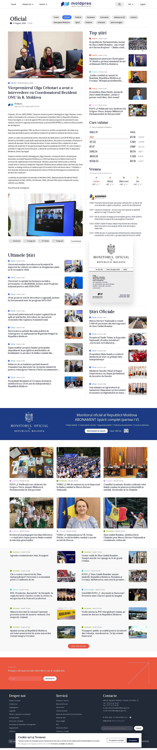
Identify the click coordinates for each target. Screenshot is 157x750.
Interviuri (101, 22)
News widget (60, 721)
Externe (89, 22)
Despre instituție (14, 701)
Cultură (134, 17)
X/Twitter (45, 241)
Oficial (18, 18)
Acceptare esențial (116, 740)
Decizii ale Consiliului (16, 721)
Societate (91, 17)
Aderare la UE (119, 17)
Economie (104, 17)
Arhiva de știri (60, 718)
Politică (78, 17)
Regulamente (13, 728)
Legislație (12, 711)
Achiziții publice (14, 718)
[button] (142, 50)
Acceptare (133, 740)
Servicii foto (60, 707)
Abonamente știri (62, 704)
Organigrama (13, 707)
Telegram (59, 241)
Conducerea (13, 704)
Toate (56, 17)
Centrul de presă (61, 711)
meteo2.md (107, 173)
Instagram (31, 241)
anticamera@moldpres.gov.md (118, 708)
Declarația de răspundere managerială (22, 724)
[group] (118, 43)
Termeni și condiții (62, 731)
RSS (57, 724)
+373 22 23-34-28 (112, 703)
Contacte (12, 731)
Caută (138, 728)
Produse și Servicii (62, 701)
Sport (77, 22)
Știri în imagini (116, 22)
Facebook (17, 241)
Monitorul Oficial (61, 728)
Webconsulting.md (118, 721)
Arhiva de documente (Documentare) (69, 714)
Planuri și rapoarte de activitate (20, 714)
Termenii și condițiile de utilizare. (62, 744)
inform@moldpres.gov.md (117, 711)
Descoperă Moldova (62, 22)
